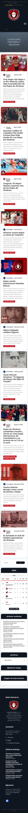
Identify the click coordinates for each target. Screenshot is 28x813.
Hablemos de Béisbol (18, 5)
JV (20, 579)
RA (26, 579)
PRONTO (16, 1)
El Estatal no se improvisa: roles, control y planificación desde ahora (13, 755)
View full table (14, 608)
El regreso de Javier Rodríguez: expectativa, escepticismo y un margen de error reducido (13, 628)
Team (7, 579)
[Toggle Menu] (25, 23)
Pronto (9, 740)
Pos (3, 579)
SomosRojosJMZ (7, 1)
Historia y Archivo (9, 101)
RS (23, 579)
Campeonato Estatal (10, 456)
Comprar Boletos (9, 5)
